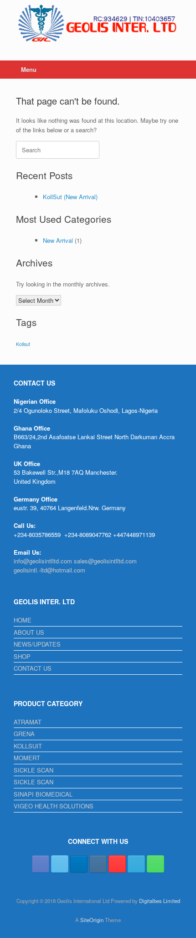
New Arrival (58, 240)
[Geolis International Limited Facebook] (40, 864)
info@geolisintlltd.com (43, 561)
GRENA (24, 733)
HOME (22, 620)
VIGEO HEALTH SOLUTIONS (53, 806)
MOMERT (27, 757)
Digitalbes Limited (159, 900)
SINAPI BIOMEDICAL (43, 794)
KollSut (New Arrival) (70, 196)
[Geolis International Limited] (98, 23)
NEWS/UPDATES (37, 644)
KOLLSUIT (28, 746)
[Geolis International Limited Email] (136, 864)
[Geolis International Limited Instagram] (98, 864)
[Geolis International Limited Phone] (155, 864)
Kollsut (23, 344)
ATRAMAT (27, 721)
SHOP (22, 656)
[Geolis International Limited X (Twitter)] (59, 864)
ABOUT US (29, 632)
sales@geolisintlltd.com (105, 561)
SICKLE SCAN (33, 770)
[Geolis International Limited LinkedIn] (79, 864)
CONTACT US (33, 668)
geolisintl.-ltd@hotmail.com (49, 570)
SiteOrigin (91, 919)
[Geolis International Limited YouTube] (117, 864)
